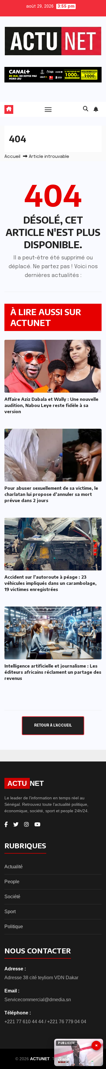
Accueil (12, 156)
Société (12, 896)
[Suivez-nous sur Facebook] (6, 824)
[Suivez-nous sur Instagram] (26, 824)
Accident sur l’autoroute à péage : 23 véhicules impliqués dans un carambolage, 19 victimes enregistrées (50, 583)
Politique (13, 926)
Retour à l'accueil (53, 725)
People (11, 881)
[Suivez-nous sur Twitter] (16, 824)
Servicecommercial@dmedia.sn (37, 999)
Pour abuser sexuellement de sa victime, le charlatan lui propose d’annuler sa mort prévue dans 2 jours (51, 494)
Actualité (13, 866)
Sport (10, 911)
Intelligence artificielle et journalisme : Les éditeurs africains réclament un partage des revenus (52, 672)
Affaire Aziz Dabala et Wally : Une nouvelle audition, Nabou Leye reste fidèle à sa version (51, 405)
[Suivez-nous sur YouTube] (37, 824)
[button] (85, 109)
